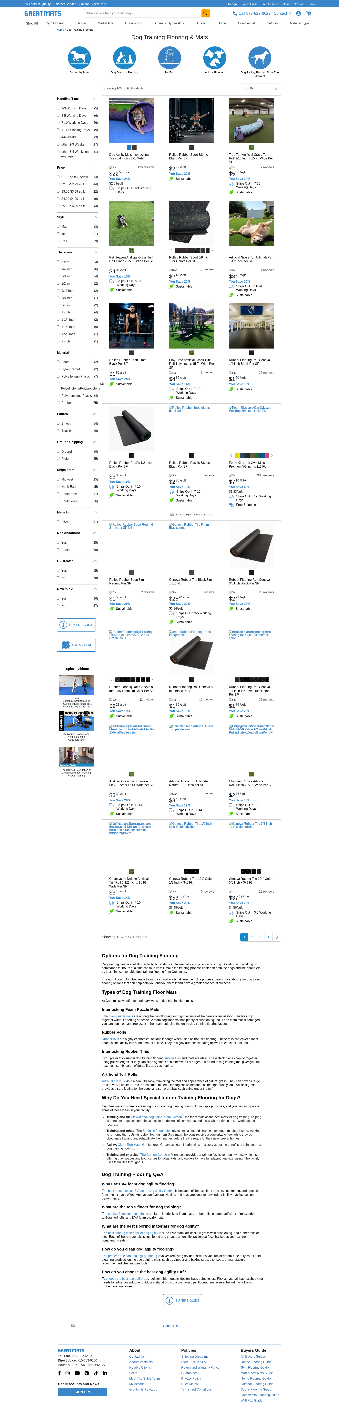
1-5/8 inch (68, 334)
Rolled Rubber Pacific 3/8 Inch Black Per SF (190, 464)
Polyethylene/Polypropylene (80, 388)
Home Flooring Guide (256, 1378)
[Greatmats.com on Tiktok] (96, 1373)
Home (222, 23)
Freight (66, 458)
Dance (81, 23)
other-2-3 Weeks (72, 144)
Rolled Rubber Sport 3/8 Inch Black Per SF (189, 156)
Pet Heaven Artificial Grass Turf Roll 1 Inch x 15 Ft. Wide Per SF (131, 259)
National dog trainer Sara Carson (159, 1117)
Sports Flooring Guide (256, 1389)
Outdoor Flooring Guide (257, 1384)
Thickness (65, 252)
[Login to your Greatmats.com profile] (298, 13)
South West (69, 501)
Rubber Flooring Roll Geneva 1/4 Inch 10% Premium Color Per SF (249, 690)
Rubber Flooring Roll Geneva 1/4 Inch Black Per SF (249, 361)
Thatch (66, 430)
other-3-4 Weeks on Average (74, 154)
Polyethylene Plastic (75, 376)
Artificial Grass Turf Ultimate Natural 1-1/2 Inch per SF (188, 783)
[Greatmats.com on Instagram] (68, 1373)
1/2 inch (66, 283)
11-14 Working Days (75, 130)
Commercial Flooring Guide (260, 1395)
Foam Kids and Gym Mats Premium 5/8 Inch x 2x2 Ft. (247, 464)
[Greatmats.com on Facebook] (59, 1373)
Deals (286, 3)
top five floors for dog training (128, 1213)
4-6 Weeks (68, 137)
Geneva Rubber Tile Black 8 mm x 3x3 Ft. (191, 581)
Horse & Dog (134, 23)
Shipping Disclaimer (195, 1356)
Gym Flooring (55, 23)
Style (61, 217)
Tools (311, 3)
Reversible (65, 589)
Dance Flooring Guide (256, 1362)
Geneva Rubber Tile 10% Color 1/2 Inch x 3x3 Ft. (191, 880)
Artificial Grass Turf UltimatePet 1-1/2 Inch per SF (250, 259)
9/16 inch (67, 290)
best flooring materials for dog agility (133, 1233)
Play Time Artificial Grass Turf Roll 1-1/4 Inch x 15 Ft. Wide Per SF (191, 363)
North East (68, 486)
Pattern (62, 414)
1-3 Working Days (73, 108)
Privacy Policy (191, 1378)
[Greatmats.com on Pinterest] (87, 1373)
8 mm (65, 262)
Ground (66, 451)
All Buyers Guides (253, 1356)
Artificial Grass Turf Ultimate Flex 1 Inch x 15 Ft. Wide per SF (131, 783)
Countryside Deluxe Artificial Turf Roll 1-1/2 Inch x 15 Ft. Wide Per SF (129, 882)
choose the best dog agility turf (127, 1278)
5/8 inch (66, 298)
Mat (63, 226)
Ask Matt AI (81, 645)
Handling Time (68, 98)
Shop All (32, 23)
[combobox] (147, 13)
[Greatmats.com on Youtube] (77, 1373)
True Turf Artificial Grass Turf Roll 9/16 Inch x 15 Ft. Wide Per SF (251, 158)
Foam (65, 362)
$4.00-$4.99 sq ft (72, 198)
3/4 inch (66, 305)
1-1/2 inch (68, 327)
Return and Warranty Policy (200, 1367)
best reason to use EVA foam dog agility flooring (141, 1190)
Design (232, 3)
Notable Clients (140, 1367)
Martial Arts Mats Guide (257, 1373)
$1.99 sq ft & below (74, 177)
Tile (63, 234)
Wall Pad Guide (251, 1400)
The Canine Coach (153, 1154)
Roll (64, 241)
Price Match (189, 1384)
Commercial (246, 23)
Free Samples (270, 3)
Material (63, 352)
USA (64, 521)
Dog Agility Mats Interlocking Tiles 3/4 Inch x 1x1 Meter (129, 156)
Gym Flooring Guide (255, 1367)
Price (61, 167)
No (63, 578)
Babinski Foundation (157, 1130)
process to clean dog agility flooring (132, 1256)
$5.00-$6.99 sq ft (72, 206)
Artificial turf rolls (113, 1081)
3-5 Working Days (73, 115)
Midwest (67, 479)
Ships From (65, 469)
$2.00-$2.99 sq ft (72, 184)
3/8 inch (66, 276)
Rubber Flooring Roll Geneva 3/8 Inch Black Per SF (249, 581)
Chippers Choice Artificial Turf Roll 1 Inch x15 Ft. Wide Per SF (251, 783)
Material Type (299, 23)
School (201, 23)
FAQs (133, 1373)
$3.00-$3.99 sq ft (72, 191)
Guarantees (189, 1373)
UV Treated (65, 561)
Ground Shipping (70, 442)
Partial (65, 550)
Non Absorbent (68, 533)
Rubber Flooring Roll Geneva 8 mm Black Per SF (191, 688)
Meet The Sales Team (144, 1378)
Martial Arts (105, 23)
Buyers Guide (249, 3)
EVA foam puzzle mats (117, 1016)
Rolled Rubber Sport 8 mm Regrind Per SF (127, 581)
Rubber (66, 402)
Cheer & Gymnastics (169, 23)
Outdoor (272, 23)
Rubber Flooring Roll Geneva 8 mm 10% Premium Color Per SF (131, 688)
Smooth (66, 423)
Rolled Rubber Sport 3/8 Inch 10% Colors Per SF (189, 259)
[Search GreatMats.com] (205, 13)
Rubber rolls (110, 1039)
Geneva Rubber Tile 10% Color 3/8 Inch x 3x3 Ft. (250, 880)
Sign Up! (82, 1392)
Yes (64, 542)
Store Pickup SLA (193, 1362)
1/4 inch (66, 269)
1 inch (65, 312)
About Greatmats (141, 1362)
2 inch (65, 341)
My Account (137, 1384)
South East (69, 494)
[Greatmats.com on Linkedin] (105, 1373)
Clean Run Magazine (132, 1144)
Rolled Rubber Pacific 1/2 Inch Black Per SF (130, 464)
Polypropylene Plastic (76, 395)
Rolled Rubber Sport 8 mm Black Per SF (127, 361)
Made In (63, 512)
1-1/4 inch (68, 319)
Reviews (299, 3)
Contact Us (137, 1356)
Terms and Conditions (196, 1389)
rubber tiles (173, 1058)
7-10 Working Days (74, 122)
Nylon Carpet (70, 369)
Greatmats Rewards (143, 1389)
